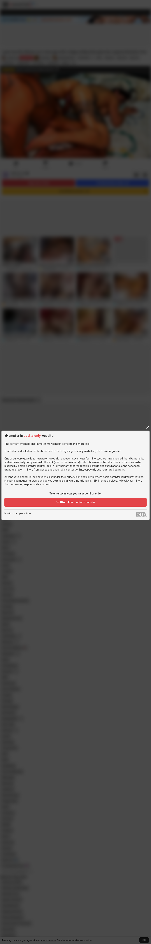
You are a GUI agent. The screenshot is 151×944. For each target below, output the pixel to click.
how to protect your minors (17, 513)
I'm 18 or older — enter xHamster (75, 502)
